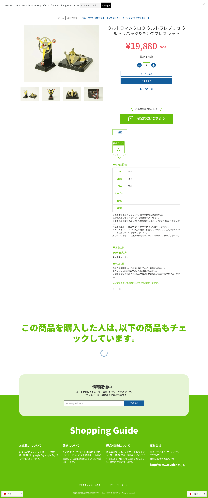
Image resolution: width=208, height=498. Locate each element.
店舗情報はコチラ (120, 257)
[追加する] (153, 65)
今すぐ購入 (146, 81)
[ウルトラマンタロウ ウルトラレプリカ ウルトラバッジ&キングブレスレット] (30, 94)
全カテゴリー (73, 18)
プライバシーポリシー (119, 485)
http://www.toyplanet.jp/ (167, 465)
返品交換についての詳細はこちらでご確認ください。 (136, 282)
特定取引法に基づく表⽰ (89, 485)
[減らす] (139, 65)
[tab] (119, 132)
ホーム (61, 18)
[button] (141, 89)
